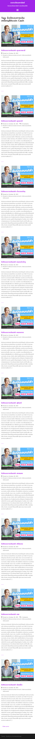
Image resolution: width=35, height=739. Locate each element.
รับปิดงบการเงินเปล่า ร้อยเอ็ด (11, 685)
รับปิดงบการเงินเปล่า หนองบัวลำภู (13, 262)
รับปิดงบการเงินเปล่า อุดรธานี (12, 121)
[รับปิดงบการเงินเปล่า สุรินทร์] (17, 388)
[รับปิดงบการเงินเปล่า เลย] (17, 599)
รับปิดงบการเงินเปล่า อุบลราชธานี (13, 50)
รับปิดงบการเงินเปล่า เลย (10, 614)
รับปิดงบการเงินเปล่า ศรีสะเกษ (12, 544)
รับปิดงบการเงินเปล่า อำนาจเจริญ (13, 191)
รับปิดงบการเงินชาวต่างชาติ (14, 55)
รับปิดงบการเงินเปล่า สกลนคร (12, 473)
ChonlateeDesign (16, 736)
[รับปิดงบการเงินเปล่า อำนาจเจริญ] (17, 177)
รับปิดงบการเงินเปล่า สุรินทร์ (11, 403)
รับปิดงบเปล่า (6, 57)
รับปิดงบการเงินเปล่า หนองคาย (12, 332)
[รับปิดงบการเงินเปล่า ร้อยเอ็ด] (17, 670)
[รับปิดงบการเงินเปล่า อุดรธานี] (17, 106)
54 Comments (25, 124)
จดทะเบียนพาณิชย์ (17, 2)
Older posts (5, 726)
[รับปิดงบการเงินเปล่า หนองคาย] (17, 317)
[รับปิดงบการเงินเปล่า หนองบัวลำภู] (17, 247)
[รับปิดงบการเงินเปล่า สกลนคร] (17, 458)
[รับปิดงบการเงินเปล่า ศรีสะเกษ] (17, 529)
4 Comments (24, 617)
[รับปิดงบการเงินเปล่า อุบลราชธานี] (17, 36)
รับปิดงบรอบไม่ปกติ (26, 55)
